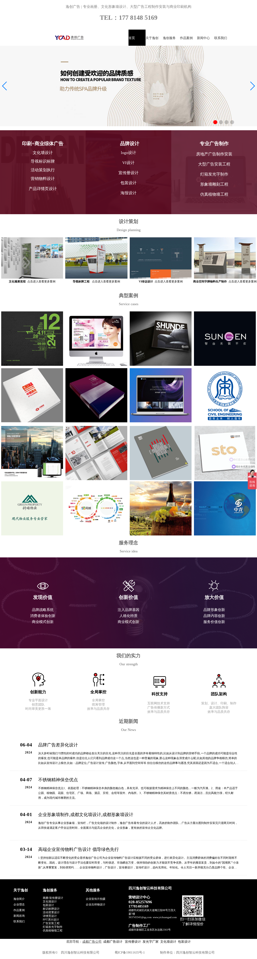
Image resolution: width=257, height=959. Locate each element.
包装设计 (184, 941)
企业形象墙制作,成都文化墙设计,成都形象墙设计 (85, 814)
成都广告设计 (112, 941)
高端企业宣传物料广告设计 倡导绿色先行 (78, 849)
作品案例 (186, 38)
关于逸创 (152, 38)
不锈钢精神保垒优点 (58, 779)
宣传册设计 (132, 941)
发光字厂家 (151, 941)
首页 (131, 38)
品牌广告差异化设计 (58, 744)
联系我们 (220, 38)
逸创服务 (169, 38)
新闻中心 (203, 38)
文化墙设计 (168, 941)
